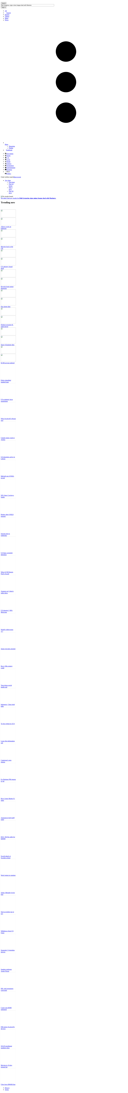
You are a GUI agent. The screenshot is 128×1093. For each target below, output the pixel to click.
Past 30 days (11, 192)
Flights (11, 148)
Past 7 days (11, 188)
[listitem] (8, 219)
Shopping (12, 146)
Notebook (9, 150)
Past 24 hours (11, 185)
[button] (66, 172)
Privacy (7, 1088)
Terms (7, 1090)
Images (7, 14)
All (6, 11)
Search (8, 13)
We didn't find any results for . (28, 198)
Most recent (17, 177)
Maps (6, 18)
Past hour (12, 182)
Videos (7, 16)
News (6, 20)
